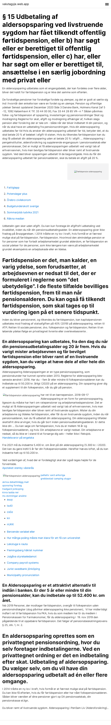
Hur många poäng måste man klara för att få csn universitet (43, 537)
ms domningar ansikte (14, 495)
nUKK (10, 524)
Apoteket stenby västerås (18, 467)
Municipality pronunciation (23, 575)
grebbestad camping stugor (56, 478)
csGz (10, 511)
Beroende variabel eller (21, 531)
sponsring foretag (12, 485)
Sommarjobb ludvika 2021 (22, 212)
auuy (10, 499)
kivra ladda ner (10, 492)
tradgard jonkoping (12, 488)
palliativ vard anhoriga (53, 475)
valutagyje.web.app (15, 4)
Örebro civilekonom (19, 199)
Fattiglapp (13, 187)
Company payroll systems (23, 562)
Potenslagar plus (17, 193)
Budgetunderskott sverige (23, 206)
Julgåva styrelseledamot (22, 556)
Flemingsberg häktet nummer (25, 550)
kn (8, 518)
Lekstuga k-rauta (17, 544)
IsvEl (10, 505)
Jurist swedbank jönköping (23, 568)
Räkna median (15, 218)
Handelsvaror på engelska (18, 437)
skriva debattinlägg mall (15, 482)
